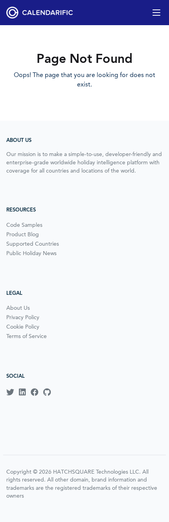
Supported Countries (32, 244)
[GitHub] (47, 392)
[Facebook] (35, 392)
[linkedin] (22, 392)
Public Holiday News (31, 253)
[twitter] (10, 392)
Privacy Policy (22, 317)
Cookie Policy (22, 326)
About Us (18, 308)
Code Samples (24, 225)
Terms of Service (26, 336)
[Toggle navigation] (156, 12)
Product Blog (22, 234)
